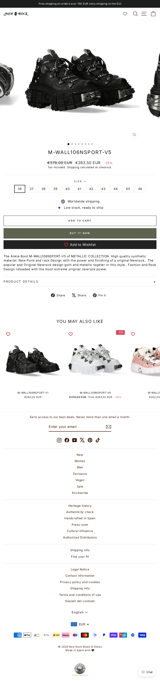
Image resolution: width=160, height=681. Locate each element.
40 (67, 189)
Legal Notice (80, 569)
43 (103, 189)
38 (43, 189)
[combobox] (80, 624)
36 (20, 189)
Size (80, 181)
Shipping (73, 167)
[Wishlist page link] (127, 14)
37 (31, 189)
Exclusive (80, 473)
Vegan (80, 480)
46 (140, 189)
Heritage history (80, 505)
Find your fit (80, 556)
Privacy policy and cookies (80, 582)
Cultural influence (80, 531)
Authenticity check (80, 512)
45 (128, 189)
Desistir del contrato (80, 601)
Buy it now (80, 233)
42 (91, 189)
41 (79, 189)
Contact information (80, 575)
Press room (80, 524)
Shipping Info (80, 550)
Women (80, 461)
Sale (80, 486)
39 (55, 189)
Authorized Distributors (80, 537)
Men (80, 467)
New (80, 454)
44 (116, 189)
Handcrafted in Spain (80, 518)
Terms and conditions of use (80, 594)
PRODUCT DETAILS (21, 281)
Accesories (80, 492)
